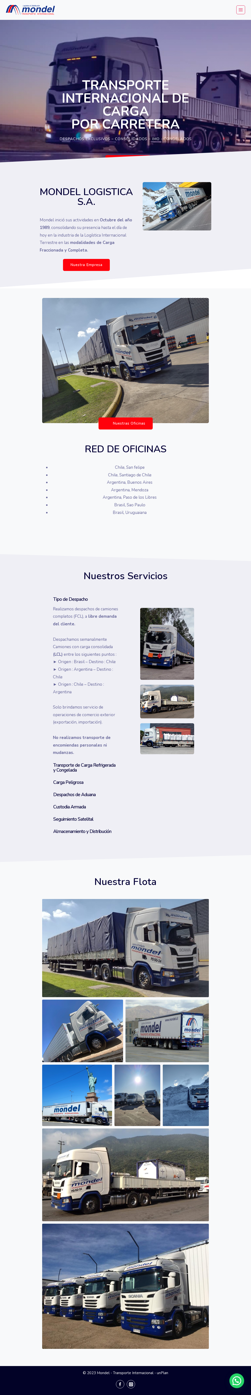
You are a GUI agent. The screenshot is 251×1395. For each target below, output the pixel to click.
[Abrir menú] (240, 9)
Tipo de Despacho (70, 599)
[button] (128, 161)
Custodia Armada (69, 807)
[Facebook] (120, 1384)
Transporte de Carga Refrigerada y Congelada (84, 767)
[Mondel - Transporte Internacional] (30, 10)
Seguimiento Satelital (73, 819)
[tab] (81, 599)
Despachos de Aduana (74, 794)
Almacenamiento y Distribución (82, 831)
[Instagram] (131, 1384)
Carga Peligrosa (68, 782)
